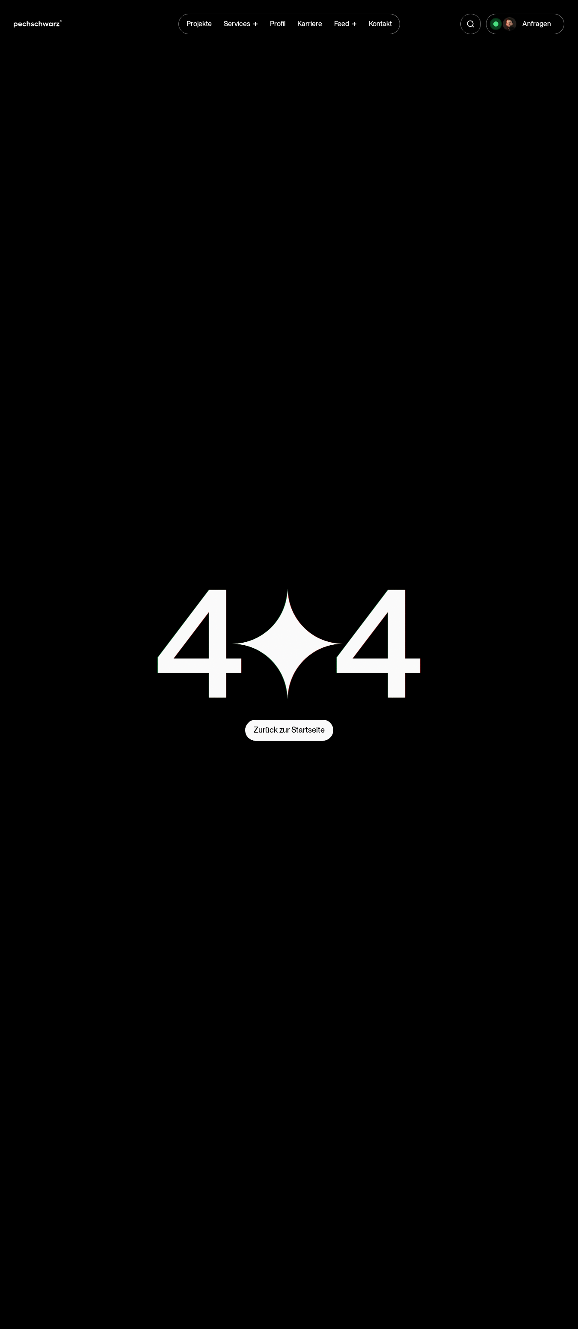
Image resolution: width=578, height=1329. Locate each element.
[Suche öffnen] (470, 24)
